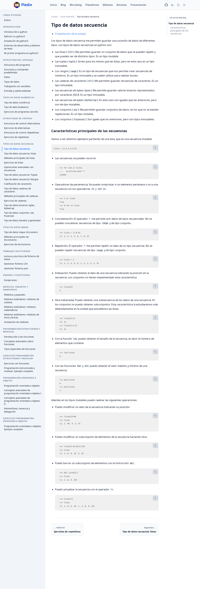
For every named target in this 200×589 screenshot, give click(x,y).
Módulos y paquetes (14, 294)
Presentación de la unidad (70, 33)
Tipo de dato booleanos (16, 107)
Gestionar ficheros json (16, 268)
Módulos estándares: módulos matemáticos (20, 308)
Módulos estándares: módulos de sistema (21, 301)
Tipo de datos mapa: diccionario (21, 232)
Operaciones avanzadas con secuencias (18, 169)
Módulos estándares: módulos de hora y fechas (21, 316)
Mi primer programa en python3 (21, 53)
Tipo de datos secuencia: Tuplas (21, 174)
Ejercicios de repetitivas (16, 137)
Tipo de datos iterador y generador (22, 220)
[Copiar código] (155, 148)
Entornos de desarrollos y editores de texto (22, 47)
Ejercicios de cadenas (15, 200)
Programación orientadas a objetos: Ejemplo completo (22, 428)
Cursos (54, 16)
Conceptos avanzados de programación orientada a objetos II (22, 400)
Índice (7, 20)
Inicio (53, 4)
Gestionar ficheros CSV (16, 263)
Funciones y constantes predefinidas (16, 71)
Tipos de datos (11, 81)
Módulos (108, 4)
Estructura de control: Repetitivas (21, 132)
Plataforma (92, 4)
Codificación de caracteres (18, 183)
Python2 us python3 (14, 36)
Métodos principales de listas (19, 158)
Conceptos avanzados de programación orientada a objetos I (22, 392)
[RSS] (172, 5)
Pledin (26, 4)
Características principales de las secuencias (179, 30)
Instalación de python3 (16, 40)
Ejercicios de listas (13, 162)
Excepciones (10, 280)
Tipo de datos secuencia (17, 148)
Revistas (122, 4)
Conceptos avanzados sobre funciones (18, 343)
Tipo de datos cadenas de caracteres (17, 190)
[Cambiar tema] (184, 5)
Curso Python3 (67, 16)
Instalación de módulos (16, 322)
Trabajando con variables (17, 86)
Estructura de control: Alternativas (22, 123)
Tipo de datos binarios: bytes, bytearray (19, 207)
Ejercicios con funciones (16, 363)
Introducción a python (15, 31)
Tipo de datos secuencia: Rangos (21, 179)
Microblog (76, 4)
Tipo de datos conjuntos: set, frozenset (19, 214)
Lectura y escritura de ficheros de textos (21, 258)
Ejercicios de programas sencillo (21, 111)
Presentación (138, 4)
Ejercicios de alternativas (17, 127)
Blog (63, 4)
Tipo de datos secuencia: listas (20, 153)
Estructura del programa (17, 64)
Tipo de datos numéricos (17, 102)
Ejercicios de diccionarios (17, 244)
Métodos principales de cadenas (21, 196)
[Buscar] (178, 5)
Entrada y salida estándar (17, 90)
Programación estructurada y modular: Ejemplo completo (19, 370)
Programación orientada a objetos (22, 385)
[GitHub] (166, 5)
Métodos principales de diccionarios (16, 238)
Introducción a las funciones (19, 336)
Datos (7, 77)
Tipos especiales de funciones (19, 348)
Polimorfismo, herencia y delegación (17, 410)
